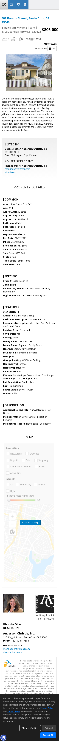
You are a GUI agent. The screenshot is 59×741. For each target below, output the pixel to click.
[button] (3, 737)
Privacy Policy (46, 708)
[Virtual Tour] (25, 4)
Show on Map (31, 522)
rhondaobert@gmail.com (17, 168)
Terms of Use (13, 711)
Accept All (48, 735)
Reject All (49, 728)
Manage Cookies (30, 728)
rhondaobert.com (12, 652)
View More (10, 172)
